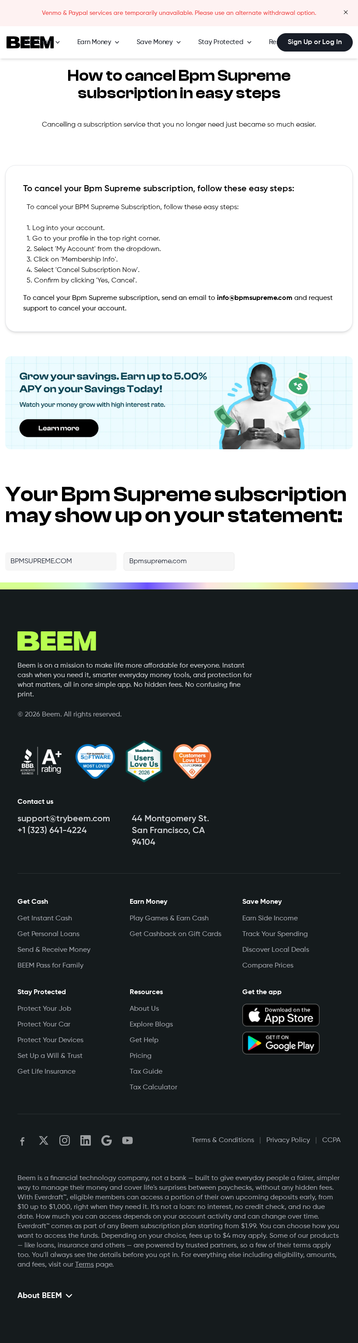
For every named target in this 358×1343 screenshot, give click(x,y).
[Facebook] (22, 1140)
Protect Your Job (44, 1009)
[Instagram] (64, 1140)
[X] (43, 1140)
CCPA (331, 1140)
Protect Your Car (43, 1024)
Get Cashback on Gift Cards (175, 934)
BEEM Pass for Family (50, 965)
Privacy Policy (288, 1140)
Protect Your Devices (50, 1040)
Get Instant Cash (44, 918)
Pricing (140, 1056)
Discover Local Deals (275, 950)
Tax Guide (146, 1071)
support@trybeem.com (63, 819)
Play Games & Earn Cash (169, 918)
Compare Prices (267, 965)
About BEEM (39, 1296)
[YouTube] (127, 1140)
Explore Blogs (151, 1024)
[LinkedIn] (85, 1140)
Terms (84, 1264)
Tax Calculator (153, 1087)
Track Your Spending (275, 934)
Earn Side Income (270, 918)
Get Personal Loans (48, 934)
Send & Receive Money (53, 950)
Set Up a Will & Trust (50, 1056)
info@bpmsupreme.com (255, 298)
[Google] (106, 1140)
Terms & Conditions (223, 1140)
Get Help (144, 1040)
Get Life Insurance (46, 1071)
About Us (144, 1009)
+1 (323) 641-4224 (52, 830)
